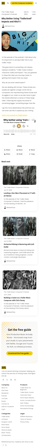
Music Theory (6, 433)
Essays (4, 401)
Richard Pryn (10, 442)
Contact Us (5, 404)
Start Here (5, 390)
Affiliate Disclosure (26, 416)
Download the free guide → (19, 353)
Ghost (27, 442)
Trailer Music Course (27, 392)
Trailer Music (6, 416)
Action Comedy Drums (27, 400)
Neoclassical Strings (26, 408)
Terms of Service (26, 419)
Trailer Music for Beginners (25, 389)
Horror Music (6, 427)
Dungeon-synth (7, 422)
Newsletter (5, 393)
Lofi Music (5, 419)
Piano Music (5, 425)
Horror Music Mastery (27, 398)
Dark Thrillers (24, 403)
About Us (4, 388)
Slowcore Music (7, 430)
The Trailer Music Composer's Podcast (9, 13)
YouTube (4, 398)
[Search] (7, 3)
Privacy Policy (24, 422)
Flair (32, 442)
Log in (3, 409)
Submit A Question (8, 407)
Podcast (4, 396)
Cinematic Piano (25, 395)
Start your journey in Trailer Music (14, 115)
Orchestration (6, 435)
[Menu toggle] (35, 3)
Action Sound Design (27, 406)
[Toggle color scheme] (5, 445)
